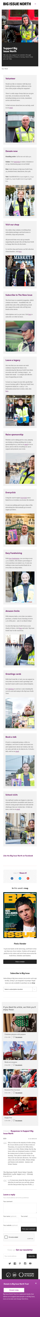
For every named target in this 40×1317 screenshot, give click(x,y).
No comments (18, 1037)
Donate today (14, 1290)
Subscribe (32, 1256)
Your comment (7, 1201)
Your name (9, 1216)
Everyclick (24, 498)
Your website (10, 1225)
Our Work (5, 69)
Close (36, 1283)
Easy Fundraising (14, 558)
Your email (24, 1216)
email (11, 108)
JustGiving (17, 162)
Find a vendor (20, 962)
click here (11, 689)
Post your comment (28, 1229)
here (20, 251)
